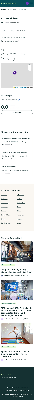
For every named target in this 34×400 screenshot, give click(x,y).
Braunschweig (12, 9)
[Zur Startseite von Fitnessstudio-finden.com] (8, 3)
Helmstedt (4, 207)
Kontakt (9, 388)
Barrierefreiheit (24, 388)
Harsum (19, 219)
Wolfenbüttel (21, 203)
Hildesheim (20, 195)
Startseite (3, 9)
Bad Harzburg (5, 223)
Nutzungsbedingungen (12, 390)
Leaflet (16, 87)
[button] (27, 3)
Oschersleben (5, 215)
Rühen (19, 211)
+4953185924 (8, 41)
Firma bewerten (17, 112)
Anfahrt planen (8, 59)
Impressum (26, 390)
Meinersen (20, 215)
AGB (21, 390)
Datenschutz (15, 388)
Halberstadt (4, 203)
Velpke (19, 223)
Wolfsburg (4, 199)
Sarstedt (3, 211)
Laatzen (19, 199)
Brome (3, 219)
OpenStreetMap (23, 87)
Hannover (4, 195)
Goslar (19, 207)
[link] (17, 142)
